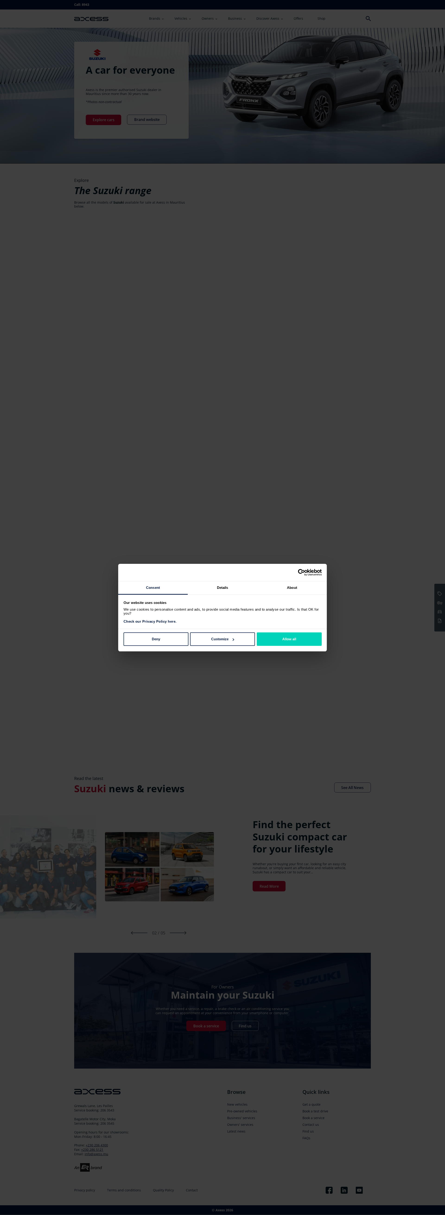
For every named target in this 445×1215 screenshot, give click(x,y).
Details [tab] (222, 588)
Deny (156, 639)
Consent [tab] (153, 588)
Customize (220, 639)
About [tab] (292, 588)
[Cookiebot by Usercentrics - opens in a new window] (301, 572)
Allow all (289, 639)
